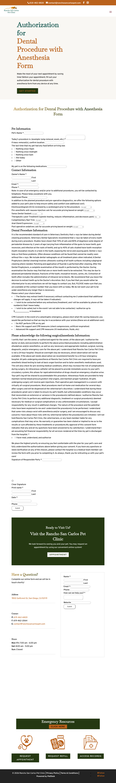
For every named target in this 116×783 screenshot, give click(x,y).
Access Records (90, 756)
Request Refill (58, 756)
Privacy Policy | (53, 773)
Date (15, 497)
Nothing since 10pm (25, 149)
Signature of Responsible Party (27, 459)
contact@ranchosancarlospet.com (29, 624)
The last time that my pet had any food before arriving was (38, 145)
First (34, 177)
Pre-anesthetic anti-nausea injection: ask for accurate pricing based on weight (47, 210)
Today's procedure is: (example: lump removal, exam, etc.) (39, 139)
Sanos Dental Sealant (21, 213)
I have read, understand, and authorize (33, 437)
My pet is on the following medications (29, 166)
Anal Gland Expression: (22, 223)
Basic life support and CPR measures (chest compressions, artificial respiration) (52, 326)
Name (67, 576)
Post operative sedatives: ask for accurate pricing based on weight (42, 226)
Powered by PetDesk (45, 776)
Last (34, 181)
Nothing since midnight (26, 152)
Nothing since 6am (24, 155)
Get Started (27, 91)
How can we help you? (74, 593)
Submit (17, 508)
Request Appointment (25, 758)
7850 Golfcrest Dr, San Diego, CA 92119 (29, 598)
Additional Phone (19, 197)
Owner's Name (19, 174)
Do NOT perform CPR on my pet (30, 323)
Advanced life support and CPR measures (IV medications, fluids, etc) (47, 329)
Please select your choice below (26, 293)
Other (18, 160)
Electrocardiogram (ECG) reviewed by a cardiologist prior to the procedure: (46, 207)
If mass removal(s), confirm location (28, 142)
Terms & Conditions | (70, 773)
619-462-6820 (37, 2)
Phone (15, 187)
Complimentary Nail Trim (23, 220)
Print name (17, 488)
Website (67, 602)
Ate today (20, 158)
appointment (58, 554)
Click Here (58, 726)
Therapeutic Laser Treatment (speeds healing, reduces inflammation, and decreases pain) (53, 217)
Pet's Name (18, 133)
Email (15, 184)
